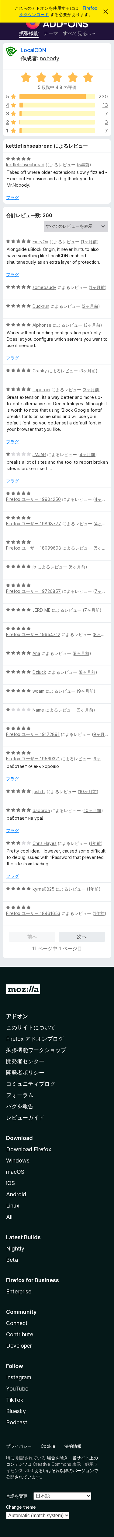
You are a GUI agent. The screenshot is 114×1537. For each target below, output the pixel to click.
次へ (82, 937)
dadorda (41, 810)
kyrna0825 (43, 889)
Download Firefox (28, 1149)
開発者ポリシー (25, 1072)
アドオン (17, 1016)
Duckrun (41, 306)
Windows (17, 1160)
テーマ (50, 33)
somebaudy (44, 287)
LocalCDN (33, 50)
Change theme (21, 1507)
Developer (19, 1345)
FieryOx (40, 241)
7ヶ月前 (102, 591)
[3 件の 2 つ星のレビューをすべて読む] (57, 122)
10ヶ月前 (88, 791)
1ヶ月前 (89, 241)
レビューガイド (25, 1117)
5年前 (83, 164)
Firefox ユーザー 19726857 (33, 591)
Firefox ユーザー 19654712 (33, 634)
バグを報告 (19, 1106)
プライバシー (19, 1446)
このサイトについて (30, 1027)
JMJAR (39, 454)
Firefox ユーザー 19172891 (33, 734)
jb (34, 566)
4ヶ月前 (87, 454)
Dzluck (39, 672)
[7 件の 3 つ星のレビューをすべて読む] (57, 113)
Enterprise (18, 1291)
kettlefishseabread (25, 164)
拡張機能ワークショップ (36, 1050)
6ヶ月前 (77, 566)
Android (16, 1194)
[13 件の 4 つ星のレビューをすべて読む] (57, 105)
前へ (32, 937)
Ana (36, 653)
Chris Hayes (45, 843)
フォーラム (19, 1095)
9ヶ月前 (86, 691)
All (9, 1217)
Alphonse (42, 325)
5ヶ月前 (102, 547)
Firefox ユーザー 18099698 (33, 547)
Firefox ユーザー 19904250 (33, 499)
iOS (10, 1183)
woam (38, 691)
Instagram (18, 1377)
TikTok (14, 1400)
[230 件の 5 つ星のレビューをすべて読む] (57, 96)
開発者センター (25, 1061)
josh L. (39, 791)
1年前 (95, 843)
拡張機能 (29, 33)
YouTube (17, 1388)
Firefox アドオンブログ (35, 1039)
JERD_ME (41, 610)
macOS (15, 1172)
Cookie (48, 1446)
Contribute (19, 1334)
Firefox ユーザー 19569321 (33, 758)
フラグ (12, 197)
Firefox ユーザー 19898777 (33, 523)
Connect (17, 1323)
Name (38, 709)
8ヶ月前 (101, 634)
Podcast (16, 1422)
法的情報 (72, 1446)
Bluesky (16, 1411)
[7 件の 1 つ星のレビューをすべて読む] (57, 130)
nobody (49, 58)
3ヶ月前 (92, 325)
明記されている (31, 1457)
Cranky (40, 370)
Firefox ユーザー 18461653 (33, 913)
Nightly (15, 1248)
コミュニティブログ (30, 1084)
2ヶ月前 (90, 306)
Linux (12, 1205)
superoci (41, 389)
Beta (12, 1260)
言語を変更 (16, 1496)
